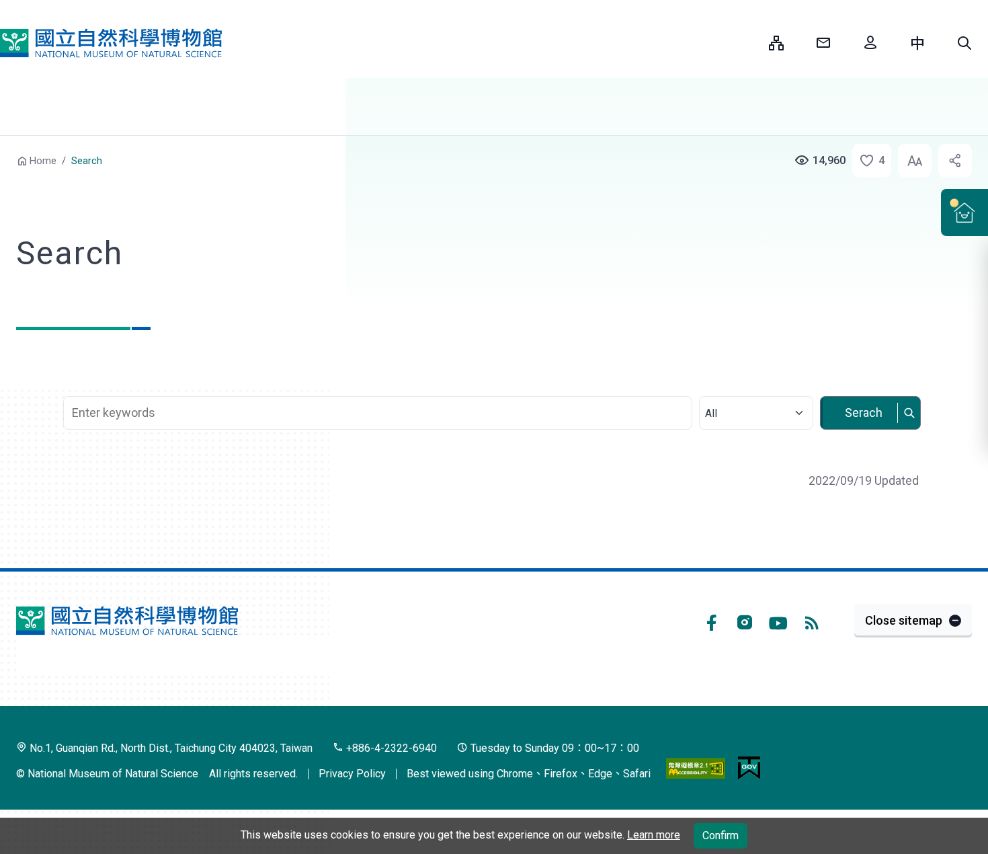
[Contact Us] (823, 43)
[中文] (917, 43)
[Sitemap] (776, 43)
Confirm (720, 835)
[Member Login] (870, 43)
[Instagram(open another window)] (745, 621)
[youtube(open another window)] (778, 621)
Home (43, 161)
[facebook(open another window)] (711, 621)
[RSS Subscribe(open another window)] (812, 621)
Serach (863, 412)
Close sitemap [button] (903, 620)
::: (749, 43)
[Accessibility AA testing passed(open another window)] (695, 767)
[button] (964, 43)
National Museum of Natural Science (111, 43)
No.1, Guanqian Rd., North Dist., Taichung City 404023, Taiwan (170, 748)
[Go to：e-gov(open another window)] (749, 767)
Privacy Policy (352, 773)
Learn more (653, 834)
